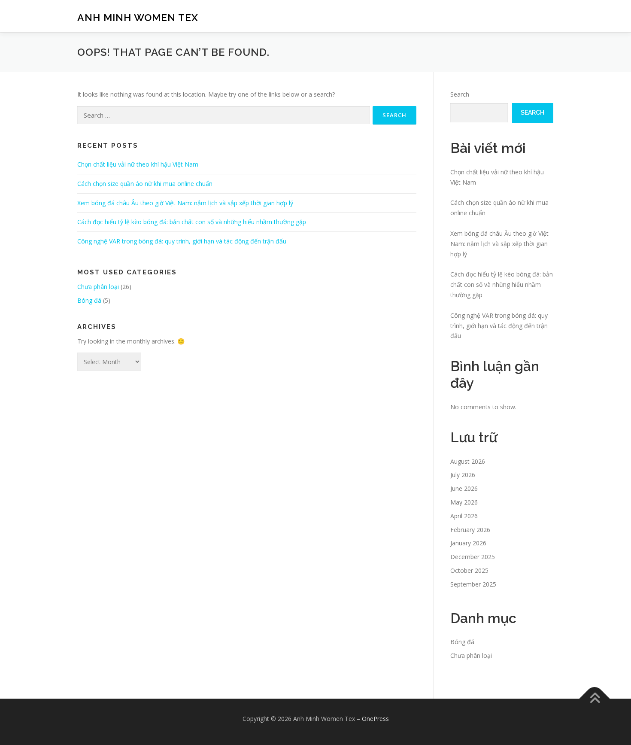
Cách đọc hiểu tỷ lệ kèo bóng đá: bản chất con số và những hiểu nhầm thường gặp (191, 222)
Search (459, 94)
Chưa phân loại (98, 287)
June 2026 (464, 488)
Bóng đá (89, 300)
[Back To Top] (594, 698)
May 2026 (464, 502)
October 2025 (469, 570)
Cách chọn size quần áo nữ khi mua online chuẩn (144, 183)
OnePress (375, 719)
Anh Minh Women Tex (137, 17)
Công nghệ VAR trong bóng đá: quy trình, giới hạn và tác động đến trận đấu (181, 241)
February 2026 (470, 530)
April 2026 (464, 516)
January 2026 (468, 543)
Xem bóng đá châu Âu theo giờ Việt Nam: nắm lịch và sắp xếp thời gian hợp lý (185, 203)
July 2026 (462, 475)
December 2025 (472, 557)
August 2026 (467, 461)
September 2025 (473, 584)
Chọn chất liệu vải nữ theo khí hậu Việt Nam (137, 164)
